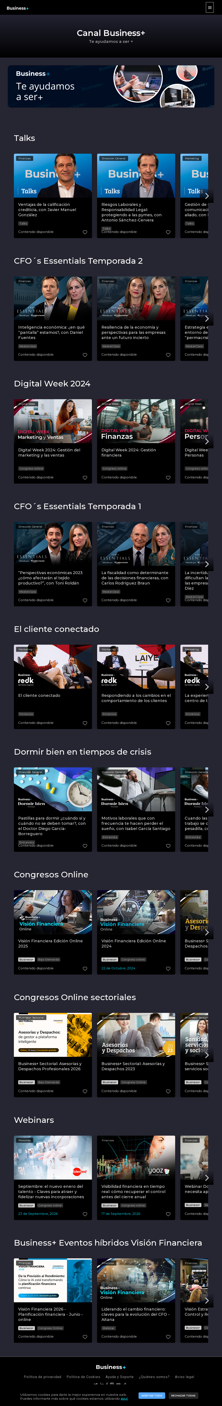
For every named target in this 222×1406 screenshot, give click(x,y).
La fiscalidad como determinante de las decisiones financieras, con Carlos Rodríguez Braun (134, 578)
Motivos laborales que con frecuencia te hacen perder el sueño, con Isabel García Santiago (135, 823)
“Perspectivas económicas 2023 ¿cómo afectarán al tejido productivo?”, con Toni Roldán (50, 578)
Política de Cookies (83, 1377)
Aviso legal (185, 1377)
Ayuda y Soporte (120, 1377)
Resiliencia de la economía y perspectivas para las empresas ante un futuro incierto (133, 332)
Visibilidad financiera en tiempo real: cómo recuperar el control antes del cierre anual (133, 1191)
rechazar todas (183, 1395)
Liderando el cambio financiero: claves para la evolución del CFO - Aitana (135, 1314)
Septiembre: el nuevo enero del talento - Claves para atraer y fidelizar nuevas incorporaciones (51, 1191)
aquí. (124, 1399)
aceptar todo (151, 1395)
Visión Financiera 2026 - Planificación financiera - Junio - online (50, 1314)
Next (207, 196)
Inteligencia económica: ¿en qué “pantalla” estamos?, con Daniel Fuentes (51, 332)
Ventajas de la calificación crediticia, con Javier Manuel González (47, 209)
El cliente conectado (39, 695)
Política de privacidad (42, 1377)
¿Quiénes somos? (154, 1377)
